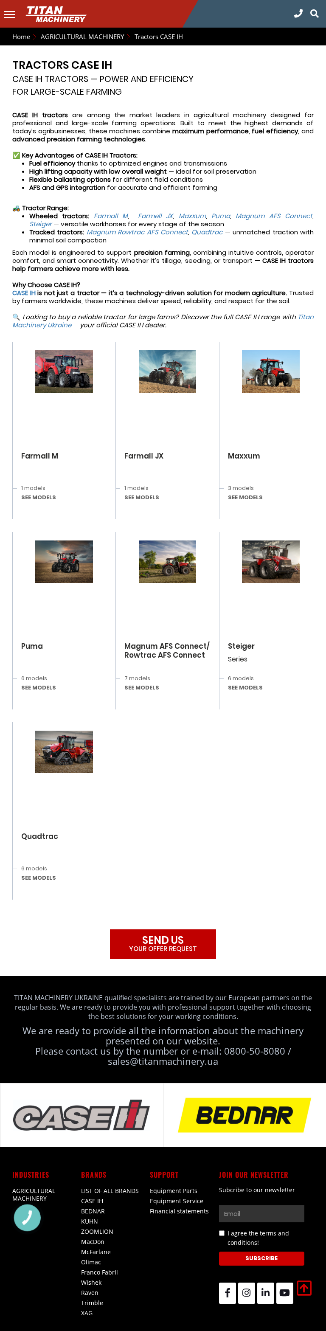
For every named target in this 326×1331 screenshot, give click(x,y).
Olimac (91, 1262)
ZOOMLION (97, 1231)
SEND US (163, 943)
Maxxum (244, 456)
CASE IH (92, 1201)
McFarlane (96, 1252)
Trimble (92, 1303)
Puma (32, 646)
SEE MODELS (38, 497)
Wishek (91, 1282)
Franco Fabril (99, 1272)
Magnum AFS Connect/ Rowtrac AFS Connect (167, 650)
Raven (89, 1293)
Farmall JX (143, 456)
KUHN (89, 1221)
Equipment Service (176, 1201)
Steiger (241, 646)
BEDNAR (93, 1211)
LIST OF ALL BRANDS (110, 1191)
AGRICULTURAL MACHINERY (33, 1194)
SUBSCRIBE (261, 1258)
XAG (87, 1313)
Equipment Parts (173, 1191)
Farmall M (39, 456)
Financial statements (179, 1211)
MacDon (92, 1242)
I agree (258, 1238)
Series (237, 659)
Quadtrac (39, 836)
